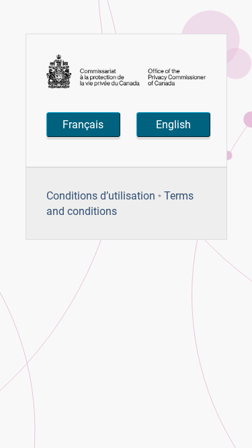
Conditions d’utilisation (100, 195)
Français (82, 124)
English (173, 124)
